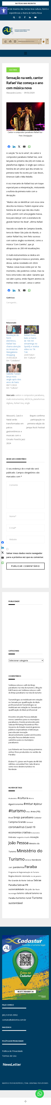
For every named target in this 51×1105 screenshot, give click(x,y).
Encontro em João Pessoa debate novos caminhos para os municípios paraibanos (24, 739)
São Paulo (36, 889)
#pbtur (38, 804)
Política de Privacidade (12, 1051)
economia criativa (19, 832)
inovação (34, 837)
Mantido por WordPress (12, 1083)
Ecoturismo (35, 833)
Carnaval (29, 822)
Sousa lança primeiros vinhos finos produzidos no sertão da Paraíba (25, 752)
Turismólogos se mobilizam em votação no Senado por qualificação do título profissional (25, 702)
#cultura (22, 798)
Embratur (12, 837)
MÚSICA (28, 399)
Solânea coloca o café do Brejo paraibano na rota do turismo (25, 691)
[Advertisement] (25, 623)
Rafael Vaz (19, 403)
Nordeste (36, 859)
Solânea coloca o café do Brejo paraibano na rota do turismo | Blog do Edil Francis (25, 687)
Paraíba (31, 866)
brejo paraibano (23, 817)
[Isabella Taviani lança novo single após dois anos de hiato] (13, 368)
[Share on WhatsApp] (29, 146)
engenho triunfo (23, 837)
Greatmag (33, 1083)
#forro (31, 798)
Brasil (10, 817)
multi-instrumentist (15, 399)
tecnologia (12, 893)
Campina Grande (17, 821)
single (27, 403)
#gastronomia (15, 804)
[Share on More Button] (25, 1101)
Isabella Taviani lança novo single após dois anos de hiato (13, 378)
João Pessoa (18, 842)
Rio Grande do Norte (17, 880)
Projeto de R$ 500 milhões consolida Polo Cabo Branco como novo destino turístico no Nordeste (25, 765)
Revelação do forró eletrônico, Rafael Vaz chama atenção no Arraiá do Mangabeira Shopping (13, 345)
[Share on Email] (24, 146)
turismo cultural (24, 893)
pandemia (18, 867)
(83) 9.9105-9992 (10, 1015)
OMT (10, 867)
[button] (3, 10)
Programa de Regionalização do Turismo (23, 872)
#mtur (28, 804)
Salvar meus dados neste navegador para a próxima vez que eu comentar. (25, 555)
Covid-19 (30, 827)
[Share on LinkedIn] (14, 146)
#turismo (17, 810)
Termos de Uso (9, 1056)
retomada (26, 876)
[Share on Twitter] (19, 146)
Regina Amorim (14, 876)
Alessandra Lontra (13, 93)
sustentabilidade (16, 889)
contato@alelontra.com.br (14, 1019)
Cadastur (38, 817)
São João (28, 889)
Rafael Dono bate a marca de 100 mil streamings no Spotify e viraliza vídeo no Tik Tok (31, 343)
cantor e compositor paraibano (29, 395)
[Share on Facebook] (8, 146)
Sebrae (30, 880)
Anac (28, 812)
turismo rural (23, 897)
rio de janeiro (36, 876)
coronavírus (16, 827)
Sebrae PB (22, 885)
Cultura (13, 70)
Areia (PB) (35, 811)
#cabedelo (12, 798)
